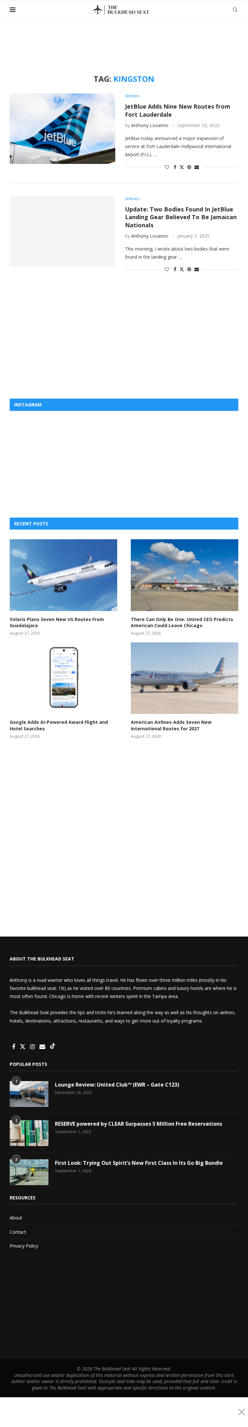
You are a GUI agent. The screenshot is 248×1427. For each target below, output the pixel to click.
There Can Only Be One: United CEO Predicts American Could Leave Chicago (182, 622)
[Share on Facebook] (175, 167)
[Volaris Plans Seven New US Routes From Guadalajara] (63, 575)
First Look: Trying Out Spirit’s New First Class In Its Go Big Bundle (139, 1162)
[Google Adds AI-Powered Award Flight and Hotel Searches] (63, 678)
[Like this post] (167, 167)
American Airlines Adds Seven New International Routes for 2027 (171, 725)
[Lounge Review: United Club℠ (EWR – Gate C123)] (29, 1094)
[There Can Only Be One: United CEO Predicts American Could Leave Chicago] (184, 575)
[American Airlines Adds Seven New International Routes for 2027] (184, 678)
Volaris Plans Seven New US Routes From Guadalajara (57, 622)
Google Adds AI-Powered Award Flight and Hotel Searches (59, 725)
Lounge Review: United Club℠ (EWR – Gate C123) (117, 1084)
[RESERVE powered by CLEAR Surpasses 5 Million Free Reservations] (29, 1133)
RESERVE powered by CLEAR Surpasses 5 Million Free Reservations (138, 1123)
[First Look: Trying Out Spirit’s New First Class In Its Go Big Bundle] (29, 1172)
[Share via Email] (196, 167)
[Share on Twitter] (182, 167)
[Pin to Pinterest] (189, 167)
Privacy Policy (24, 1246)
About (16, 1218)
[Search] (235, 9)
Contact (18, 1232)
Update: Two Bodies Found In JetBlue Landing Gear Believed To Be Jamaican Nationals (181, 217)
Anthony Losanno (149, 125)
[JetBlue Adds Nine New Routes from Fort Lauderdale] (62, 128)
